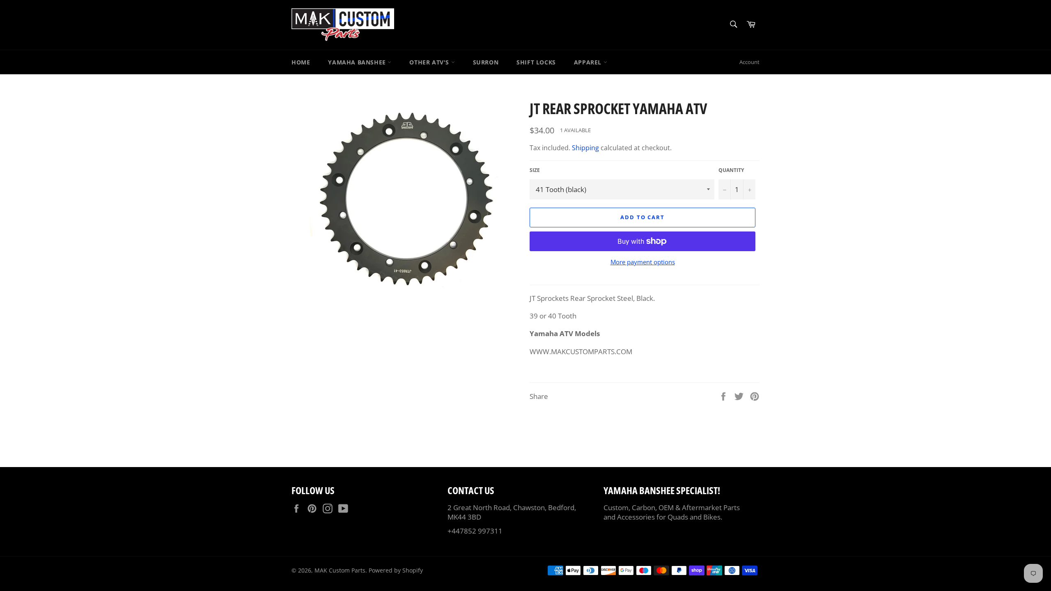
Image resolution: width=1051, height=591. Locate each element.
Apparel (589, 62)
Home (300, 62)
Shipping (585, 147)
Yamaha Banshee (358, 62)
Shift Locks (536, 62)
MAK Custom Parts (339, 570)
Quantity (731, 170)
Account (749, 62)
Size (535, 170)
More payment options (642, 262)
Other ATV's (430, 62)
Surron (486, 62)
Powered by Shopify (396, 570)
